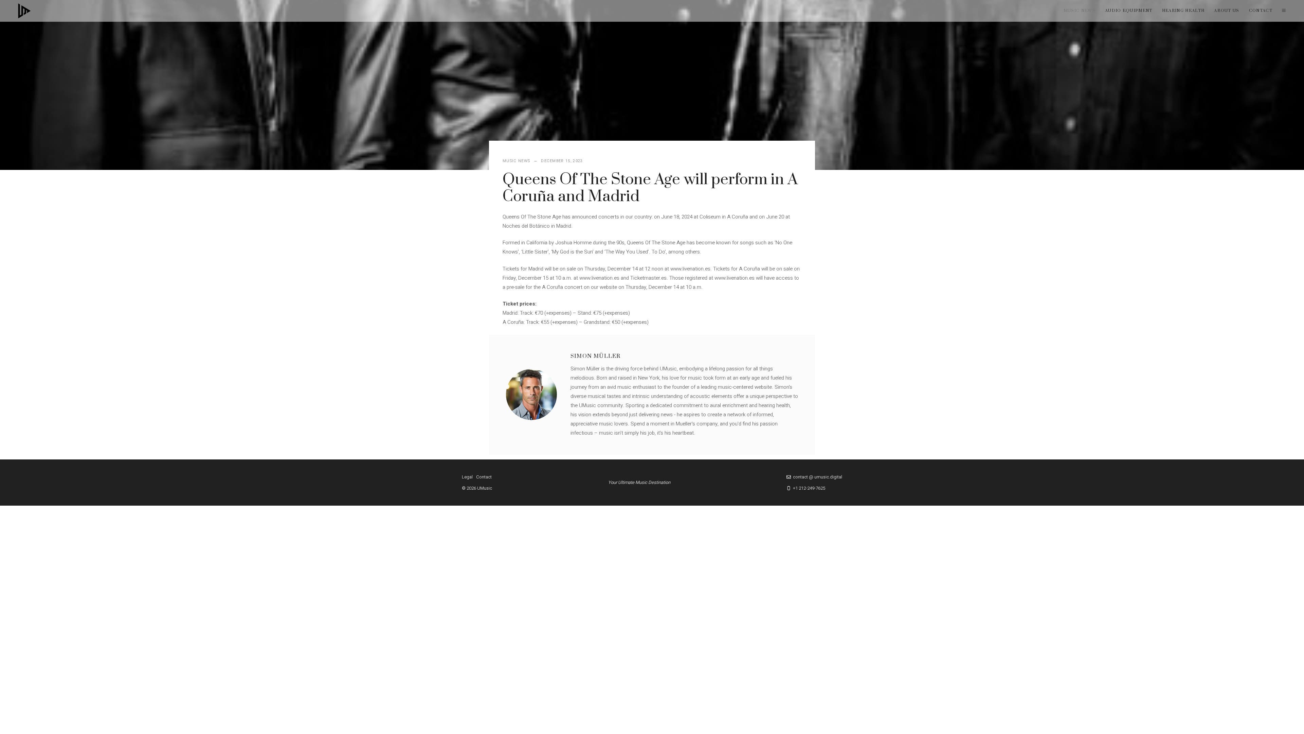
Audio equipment (1129, 10)
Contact (1260, 10)
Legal (467, 477)
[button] (1283, 11)
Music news (1079, 10)
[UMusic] (24, 11)
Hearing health (1183, 10)
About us (1226, 10)
